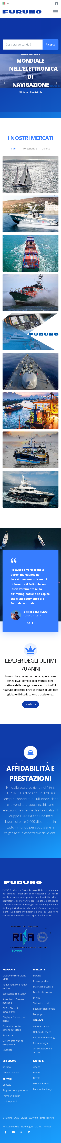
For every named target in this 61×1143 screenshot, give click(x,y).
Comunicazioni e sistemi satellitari (12, 1028)
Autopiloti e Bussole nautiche (14, 1001)
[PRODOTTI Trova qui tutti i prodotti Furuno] (30, 331)
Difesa (36, 997)
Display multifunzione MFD (14, 977)
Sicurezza (8, 1035)
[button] (5, 3)
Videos (36, 1067)
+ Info (29, 704)
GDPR (38, 1126)
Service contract (42, 1026)
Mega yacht (39, 1014)
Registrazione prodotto (15, 1090)
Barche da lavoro (42, 992)
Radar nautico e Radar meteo (15, 986)
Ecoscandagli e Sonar (14, 993)
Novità (36, 1078)
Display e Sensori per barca (14, 1019)
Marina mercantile (43, 986)
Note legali (27, 1126)
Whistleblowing (11, 1126)
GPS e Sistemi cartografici (10, 1010)
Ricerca (50, 44)
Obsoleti (7, 1049)
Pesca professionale (44, 1008)
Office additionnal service (42, 1050)
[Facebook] (5, 1132)
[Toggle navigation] (55, 12)
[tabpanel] (30, 589)
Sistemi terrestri (41, 1003)
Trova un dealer (11, 1095)
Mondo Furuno (41, 1083)
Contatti (7, 1084)
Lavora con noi (11, 1072)
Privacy (47, 1126)
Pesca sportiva (41, 981)
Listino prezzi (10, 1101)
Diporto (37, 975)
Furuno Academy (42, 1089)
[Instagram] (21, 1132)
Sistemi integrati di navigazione (13, 1042)
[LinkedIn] (29, 1132)
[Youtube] (13, 1132)
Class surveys (40, 1043)
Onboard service (42, 1032)
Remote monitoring (44, 1037)
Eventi (36, 1072)
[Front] (22, 11)
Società (7, 1067)
